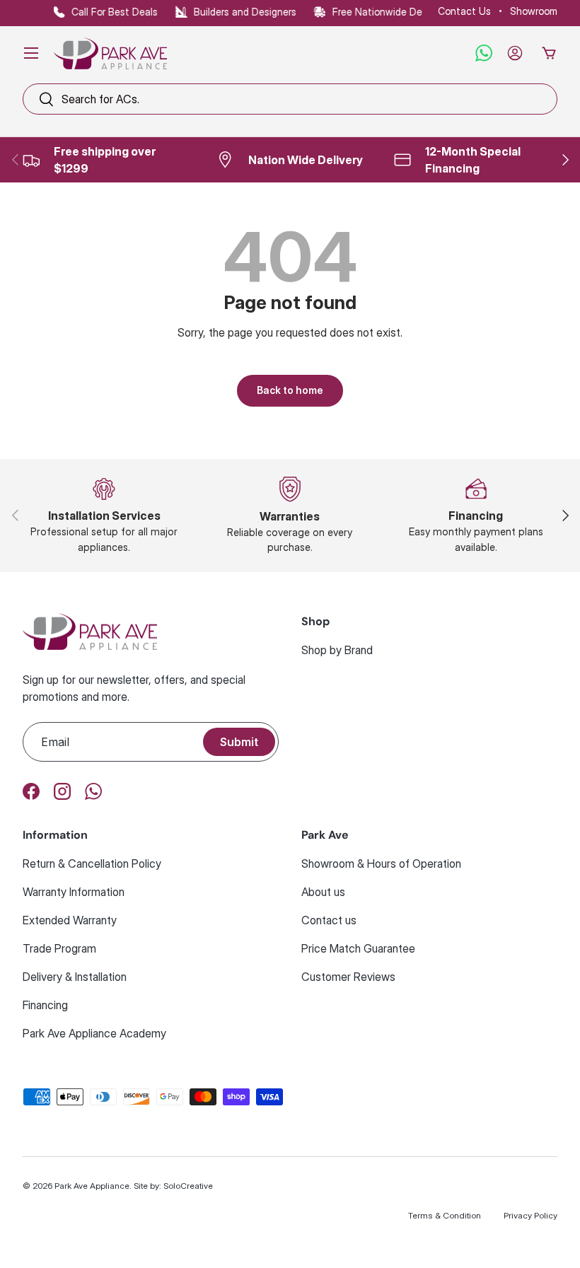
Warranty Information (73, 892)
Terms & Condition (444, 1215)
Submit (239, 742)
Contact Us (464, 11)
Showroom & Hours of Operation (381, 863)
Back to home (290, 390)
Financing (45, 1005)
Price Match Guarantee (358, 948)
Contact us (328, 920)
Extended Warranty (70, 920)
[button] (548, 53)
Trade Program (59, 948)
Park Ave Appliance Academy (94, 1033)
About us (323, 892)
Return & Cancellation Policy (92, 863)
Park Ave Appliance (91, 1185)
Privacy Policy (530, 1215)
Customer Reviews (348, 977)
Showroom (533, 11)
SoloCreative (188, 1185)
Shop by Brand (337, 650)
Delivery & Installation (75, 977)
